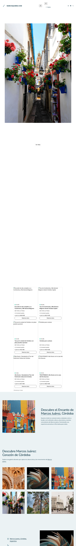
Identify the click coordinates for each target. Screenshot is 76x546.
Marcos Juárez (50, 413)
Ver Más (38, 144)
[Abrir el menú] (40, 6)
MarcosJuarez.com (14, 6)
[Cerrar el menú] (45, 3)
